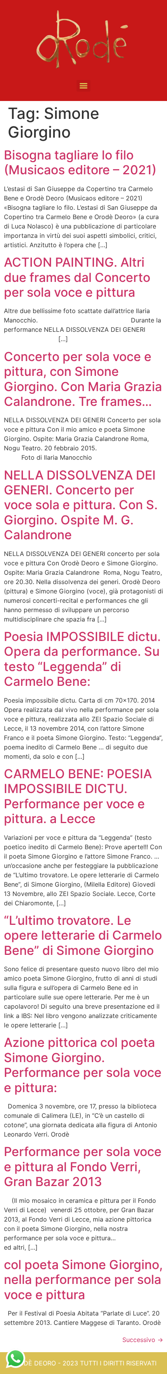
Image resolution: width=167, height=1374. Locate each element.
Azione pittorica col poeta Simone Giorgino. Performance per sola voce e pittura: (83, 1065)
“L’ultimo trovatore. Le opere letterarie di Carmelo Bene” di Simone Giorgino (83, 935)
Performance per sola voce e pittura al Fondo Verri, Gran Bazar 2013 (83, 1166)
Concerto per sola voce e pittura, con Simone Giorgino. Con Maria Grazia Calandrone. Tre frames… (83, 379)
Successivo (142, 1340)
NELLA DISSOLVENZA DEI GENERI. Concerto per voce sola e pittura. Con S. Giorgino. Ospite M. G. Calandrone (81, 505)
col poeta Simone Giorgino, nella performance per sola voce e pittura (83, 1279)
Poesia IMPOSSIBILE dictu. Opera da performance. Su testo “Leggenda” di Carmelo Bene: (82, 659)
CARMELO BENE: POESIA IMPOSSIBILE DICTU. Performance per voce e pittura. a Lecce (78, 796)
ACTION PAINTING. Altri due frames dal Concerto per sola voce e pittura (77, 277)
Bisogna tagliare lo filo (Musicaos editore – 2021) (80, 162)
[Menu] (83, 86)
